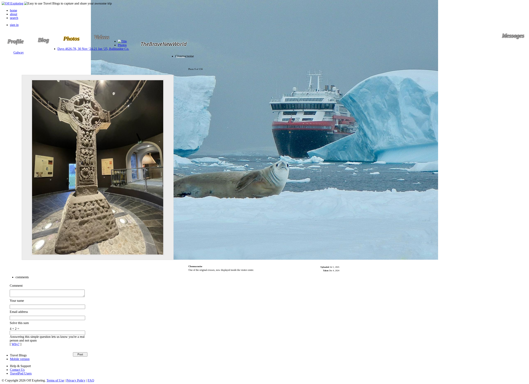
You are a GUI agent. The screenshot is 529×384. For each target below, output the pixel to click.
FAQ (91, 380)
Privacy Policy (75, 380)
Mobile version (20, 359)
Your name (17, 300)
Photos (122, 45)
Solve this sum (19, 323)
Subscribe (180, 57)
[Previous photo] (14, 167)
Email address (19, 312)
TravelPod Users (21, 373)
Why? (15, 344)
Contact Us (17, 369)
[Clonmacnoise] (97, 167)
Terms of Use (55, 380)
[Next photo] (181, 167)
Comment (16, 285)
